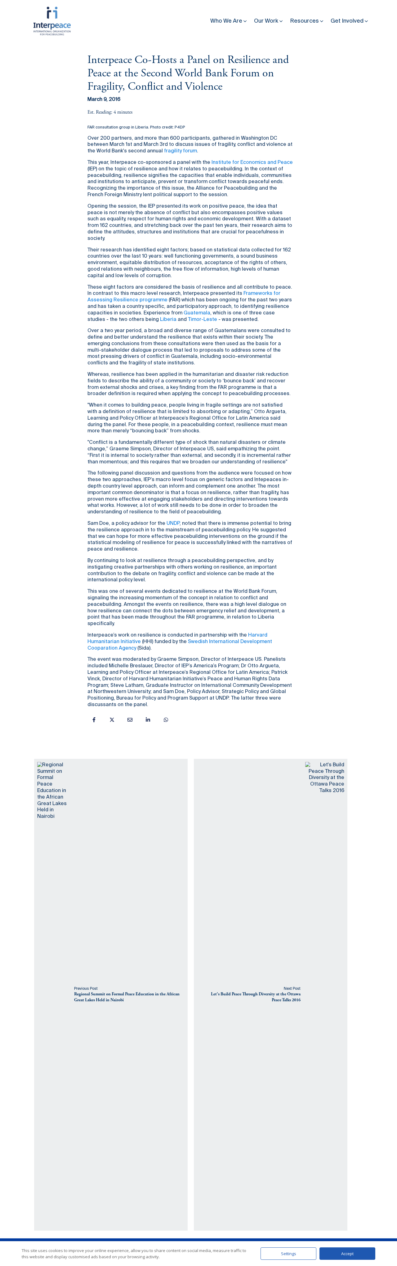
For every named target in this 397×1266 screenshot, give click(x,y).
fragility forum (180, 151)
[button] (229, 19)
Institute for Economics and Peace (252, 162)
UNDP (173, 523)
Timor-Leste (202, 319)
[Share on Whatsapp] (165, 719)
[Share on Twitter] (111, 719)
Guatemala (197, 313)
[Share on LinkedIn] (147, 719)
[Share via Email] (129, 719)
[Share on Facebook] (93, 719)
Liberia (168, 319)
